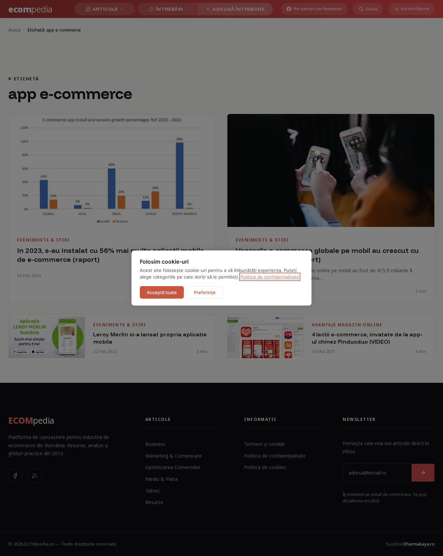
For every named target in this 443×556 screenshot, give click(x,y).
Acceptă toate (162, 292)
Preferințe (205, 292)
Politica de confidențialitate (270, 277)
